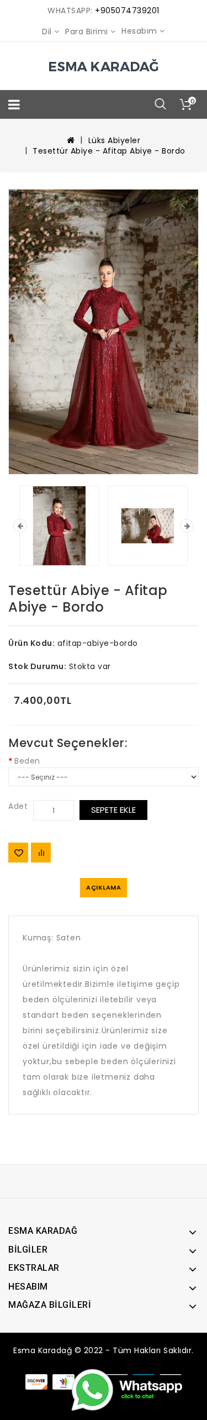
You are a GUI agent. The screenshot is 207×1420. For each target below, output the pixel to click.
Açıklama (103, 887)
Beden (27, 761)
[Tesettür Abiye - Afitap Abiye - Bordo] (103, 332)
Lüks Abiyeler (114, 140)
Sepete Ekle (113, 810)
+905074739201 (127, 10)
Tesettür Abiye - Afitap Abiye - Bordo (109, 150)
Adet (18, 806)
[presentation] (20, 526)
